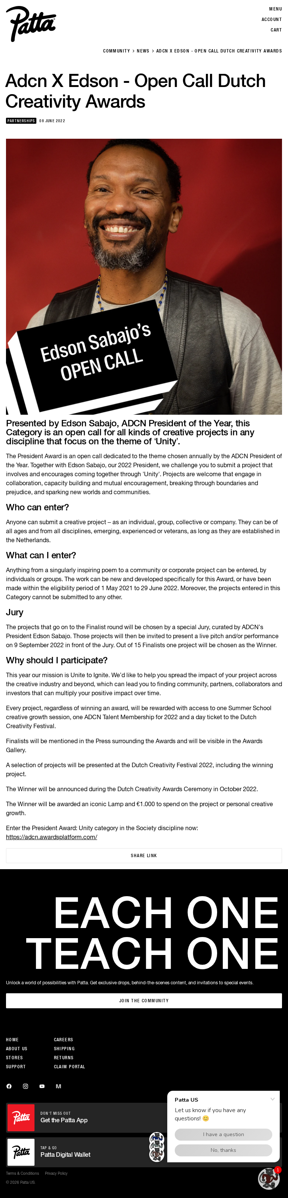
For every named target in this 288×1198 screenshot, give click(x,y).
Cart (276, 30)
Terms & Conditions (22, 1173)
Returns (64, 1057)
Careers (64, 1039)
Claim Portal (70, 1066)
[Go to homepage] (31, 24)
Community (116, 51)
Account (272, 19)
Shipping (64, 1048)
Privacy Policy (56, 1173)
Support (16, 1066)
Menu (275, 9)
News (143, 51)
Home (12, 1039)
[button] (269, 1179)
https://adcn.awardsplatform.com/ (51, 837)
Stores (14, 1057)
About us (17, 1048)
